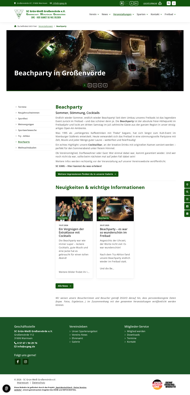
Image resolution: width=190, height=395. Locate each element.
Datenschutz (38, 382)
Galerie (76, 341)
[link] (74, 237)
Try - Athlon (24, 136)
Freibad (169, 14)
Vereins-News (80, 334)
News (105, 14)
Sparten (141, 14)
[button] (85, 85)
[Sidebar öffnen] (174, 3)
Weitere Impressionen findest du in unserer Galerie (85, 174)
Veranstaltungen (122, 14)
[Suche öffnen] (169, 3)
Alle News (63, 285)
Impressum (23, 382)
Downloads (133, 334)
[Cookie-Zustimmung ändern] (6, 388)
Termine (22, 106)
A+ (136, 3)
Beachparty (24, 141)
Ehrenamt (77, 338)
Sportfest (23, 118)
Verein (92, 14)
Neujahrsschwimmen (28, 112)
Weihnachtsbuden (27, 147)
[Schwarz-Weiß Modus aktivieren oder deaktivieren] (122, 3)
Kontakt (155, 14)
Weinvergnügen (26, 124)
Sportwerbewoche (27, 130)
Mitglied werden (136, 331)
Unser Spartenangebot (84, 331)
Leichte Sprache (150, 3)
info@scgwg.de (59, 3)
